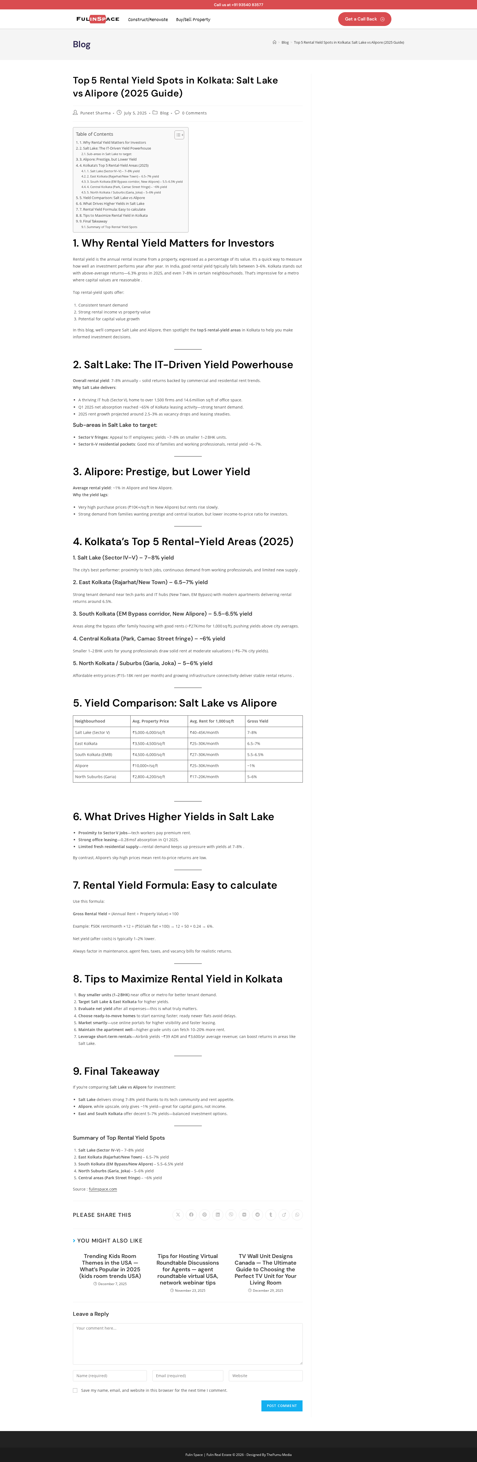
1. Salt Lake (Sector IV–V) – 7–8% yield (113, 171)
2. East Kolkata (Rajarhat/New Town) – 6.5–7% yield (123, 176)
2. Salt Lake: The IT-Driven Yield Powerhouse (115, 148)
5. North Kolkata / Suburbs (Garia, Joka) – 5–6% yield (124, 192)
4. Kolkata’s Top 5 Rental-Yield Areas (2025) (114, 165)
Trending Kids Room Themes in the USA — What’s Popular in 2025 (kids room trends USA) (110, 1266)
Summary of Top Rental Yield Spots (112, 227)
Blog (164, 113)
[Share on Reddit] (257, 1214)
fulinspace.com (103, 1189)
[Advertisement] (362, 108)
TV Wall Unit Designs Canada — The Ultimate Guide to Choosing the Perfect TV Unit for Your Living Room (265, 1269)
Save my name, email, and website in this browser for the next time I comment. (154, 1390)
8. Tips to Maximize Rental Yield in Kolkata (114, 215)
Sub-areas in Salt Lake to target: (109, 154)
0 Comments (194, 113)
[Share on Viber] (231, 1214)
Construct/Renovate (148, 19)
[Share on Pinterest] (204, 1214)
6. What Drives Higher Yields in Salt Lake (112, 203)
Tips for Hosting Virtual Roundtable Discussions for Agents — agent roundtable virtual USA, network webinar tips (188, 1269)
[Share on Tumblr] (270, 1214)
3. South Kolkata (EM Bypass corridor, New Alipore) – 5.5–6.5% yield (135, 181)
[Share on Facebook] (191, 1214)
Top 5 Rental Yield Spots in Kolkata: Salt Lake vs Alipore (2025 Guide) (349, 42)
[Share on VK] (244, 1214)
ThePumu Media (279, 1454)
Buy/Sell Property (193, 19)
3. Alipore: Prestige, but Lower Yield (108, 159)
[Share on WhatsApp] (297, 1214)
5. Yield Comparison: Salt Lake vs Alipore (112, 197)
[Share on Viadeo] (284, 1214)
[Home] (274, 42)
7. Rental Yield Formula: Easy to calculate (112, 209)
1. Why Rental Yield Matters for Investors (113, 142)
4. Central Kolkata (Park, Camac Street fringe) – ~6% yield (127, 187)
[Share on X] (178, 1214)
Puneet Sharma (95, 113)
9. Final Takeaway (93, 221)
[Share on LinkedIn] (217, 1214)
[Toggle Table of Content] (176, 135)
